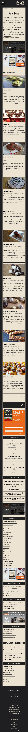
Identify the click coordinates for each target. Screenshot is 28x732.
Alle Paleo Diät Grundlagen (9, 595)
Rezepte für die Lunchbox (9, 676)
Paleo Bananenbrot (14, 490)
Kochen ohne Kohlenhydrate (9, 635)
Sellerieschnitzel (7, 551)
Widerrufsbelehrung (14, 730)
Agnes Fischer (18, 313)
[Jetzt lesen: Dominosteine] (14, 121)
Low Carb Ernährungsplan (9, 637)
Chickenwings (6, 553)
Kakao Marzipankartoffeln (9, 244)
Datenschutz (14, 728)
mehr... (21, 433)
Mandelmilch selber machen (9, 521)
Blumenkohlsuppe (7, 532)
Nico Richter (16, 346)
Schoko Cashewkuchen (8, 157)
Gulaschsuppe (6, 546)
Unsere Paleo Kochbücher (14, 47)
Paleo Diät (14, 588)
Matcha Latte (6, 559)
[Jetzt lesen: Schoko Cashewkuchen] (14, 154)
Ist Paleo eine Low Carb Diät (9, 639)
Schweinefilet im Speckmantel (10, 549)
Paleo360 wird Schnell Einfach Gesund (14, 481)
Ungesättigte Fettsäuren (8, 608)
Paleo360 (14, 720)
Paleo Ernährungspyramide (14, 693)
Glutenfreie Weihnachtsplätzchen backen (12, 657)
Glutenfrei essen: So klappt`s (9, 655)
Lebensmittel (14, 695)
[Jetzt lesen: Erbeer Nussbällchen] (14, 374)
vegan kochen (6, 672)
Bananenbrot (6, 548)
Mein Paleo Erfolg (14, 696)
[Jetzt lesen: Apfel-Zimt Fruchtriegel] (14, 341)
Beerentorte (17, 24)
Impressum (14, 724)
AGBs (14, 726)
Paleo (8, 590)
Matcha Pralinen (7, 90)
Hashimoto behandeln (14, 709)
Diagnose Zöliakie (7, 651)
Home (4, 8)
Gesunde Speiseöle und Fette (10, 604)
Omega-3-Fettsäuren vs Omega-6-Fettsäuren (13, 602)
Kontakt (14, 722)
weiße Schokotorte (18, 29)
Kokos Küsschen (7, 278)
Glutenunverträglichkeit (14, 713)
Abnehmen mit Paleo (14, 707)
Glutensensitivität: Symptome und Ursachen (13, 653)
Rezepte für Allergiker (8, 561)
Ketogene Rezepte (7, 631)
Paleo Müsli (5, 540)
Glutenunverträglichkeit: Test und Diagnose (13, 647)
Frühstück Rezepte (7, 681)
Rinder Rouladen (7, 528)
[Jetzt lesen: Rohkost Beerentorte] (14, 188)
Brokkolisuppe (6, 526)
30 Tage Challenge (7, 593)
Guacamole (5, 530)
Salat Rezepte (15, 32)
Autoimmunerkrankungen (14, 711)
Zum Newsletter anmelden (14, 431)
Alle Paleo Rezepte (7, 565)
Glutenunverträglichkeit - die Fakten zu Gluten (13, 646)
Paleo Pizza (6, 544)
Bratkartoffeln (6, 534)
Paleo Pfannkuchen (7, 542)
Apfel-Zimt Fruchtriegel (9, 344)
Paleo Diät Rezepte (12, 591)
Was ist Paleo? (14, 690)
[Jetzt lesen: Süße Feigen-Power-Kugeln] (14, 308)
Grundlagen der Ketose (8, 629)
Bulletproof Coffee (7, 538)
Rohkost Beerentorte (8, 191)
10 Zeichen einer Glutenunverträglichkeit (12, 649)
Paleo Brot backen (7, 679)
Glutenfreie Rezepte (7, 659)
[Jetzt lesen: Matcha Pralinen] (14, 87)
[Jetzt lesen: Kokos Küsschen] (14, 275)
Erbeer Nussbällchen (8, 377)
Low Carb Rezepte (7, 633)
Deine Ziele (14, 705)
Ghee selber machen (15, 456)
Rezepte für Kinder (7, 668)
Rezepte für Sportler (7, 677)
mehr (16, 103)
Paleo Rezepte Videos (8, 563)
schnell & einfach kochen (9, 670)
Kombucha (5, 557)
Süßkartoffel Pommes (8, 536)
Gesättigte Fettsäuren (8, 606)
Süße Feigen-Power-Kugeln (10, 311)
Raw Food (7, 8)
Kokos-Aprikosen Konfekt (9, 211)
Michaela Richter (20, 126)
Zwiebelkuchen (6, 555)
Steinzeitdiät (18, 586)
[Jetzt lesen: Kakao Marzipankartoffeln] (14, 241)
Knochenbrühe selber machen (10, 523)
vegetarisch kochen (7, 674)
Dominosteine (7, 36)
